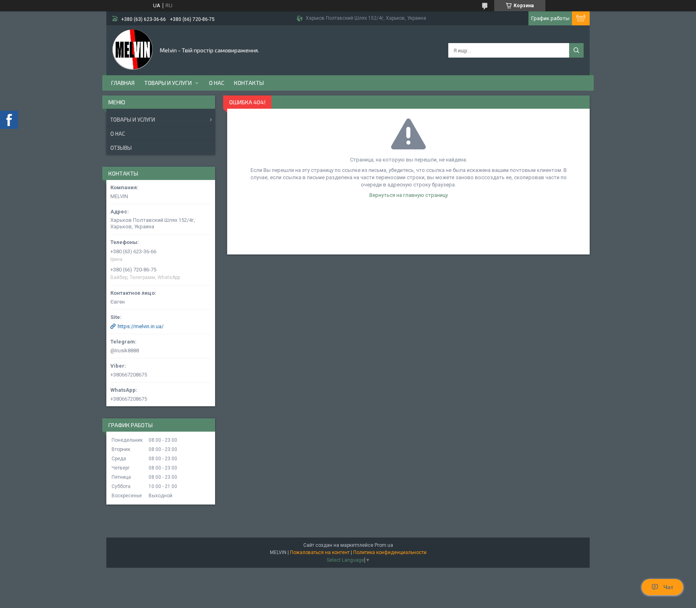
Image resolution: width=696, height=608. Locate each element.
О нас (216, 82)
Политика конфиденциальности (390, 552)
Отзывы (121, 148)
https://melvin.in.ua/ (141, 326)
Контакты (249, 82)
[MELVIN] (132, 49)
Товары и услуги (168, 82)
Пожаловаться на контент (320, 552)
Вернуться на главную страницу (408, 195)
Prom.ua (384, 545)
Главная (123, 82)
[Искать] (576, 50)
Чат (668, 587)
